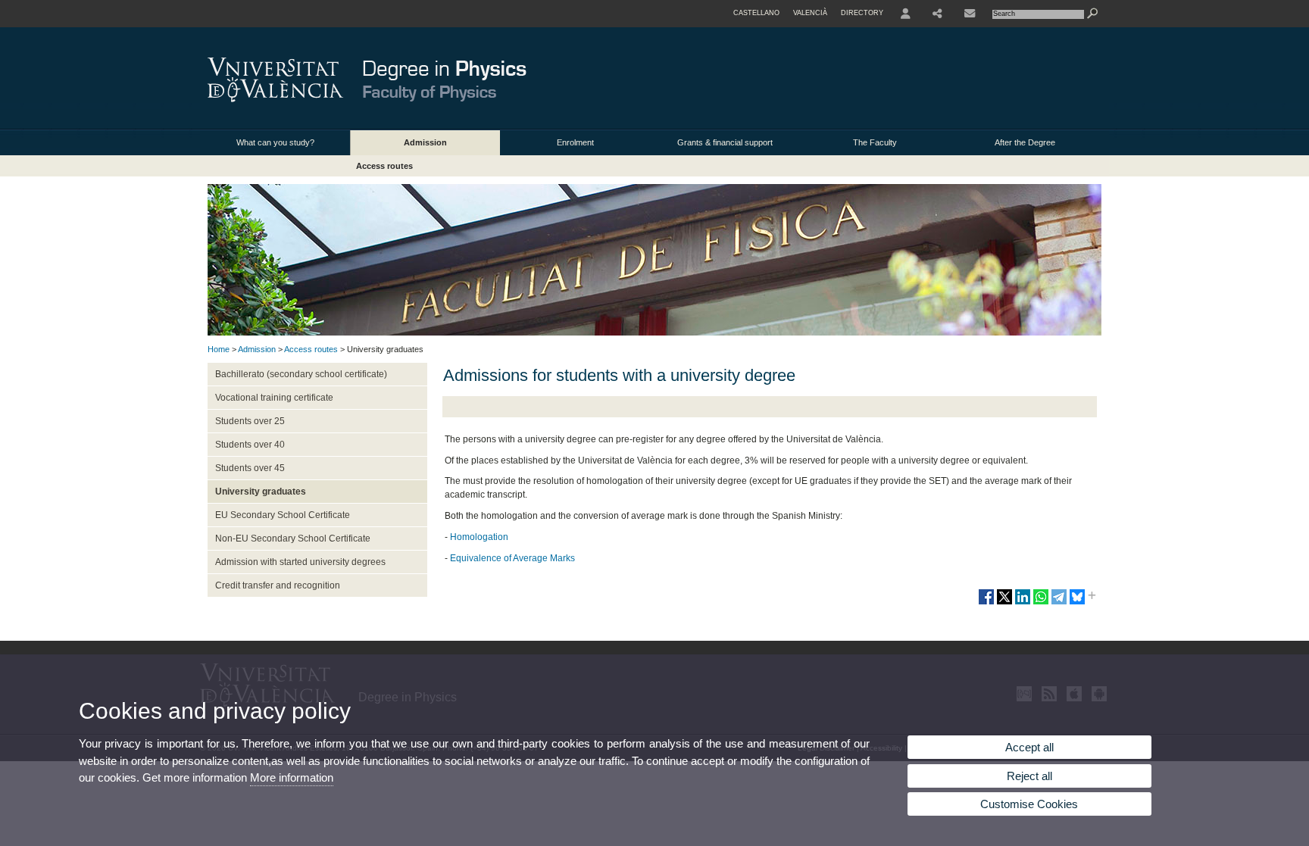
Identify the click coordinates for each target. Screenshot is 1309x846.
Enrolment (575, 142)
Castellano (756, 13)
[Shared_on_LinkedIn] (1023, 603)
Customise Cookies (1029, 804)
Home (219, 349)
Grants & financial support (725, 142)
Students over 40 (250, 444)
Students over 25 (250, 421)
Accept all (1029, 747)
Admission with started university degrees (300, 562)
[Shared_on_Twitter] (1004, 603)
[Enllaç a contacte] (969, 13)
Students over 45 (250, 468)
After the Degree (1025, 142)
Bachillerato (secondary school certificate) (301, 374)
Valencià (810, 13)
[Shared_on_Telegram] (1059, 603)
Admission (425, 142)
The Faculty (875, 142)
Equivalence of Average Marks (512, 558)
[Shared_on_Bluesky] (1077, 603)
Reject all (1029, 776)
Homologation (479, 537)
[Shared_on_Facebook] (986, 603)
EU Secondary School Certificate (282, 515)
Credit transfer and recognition (277, 585)
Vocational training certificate (274, 397)
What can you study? (275, 142)
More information (291, 777)
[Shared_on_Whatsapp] (1041, 603)
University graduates (260, 491)
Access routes (384, 165)
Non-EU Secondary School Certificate (292, 538)
